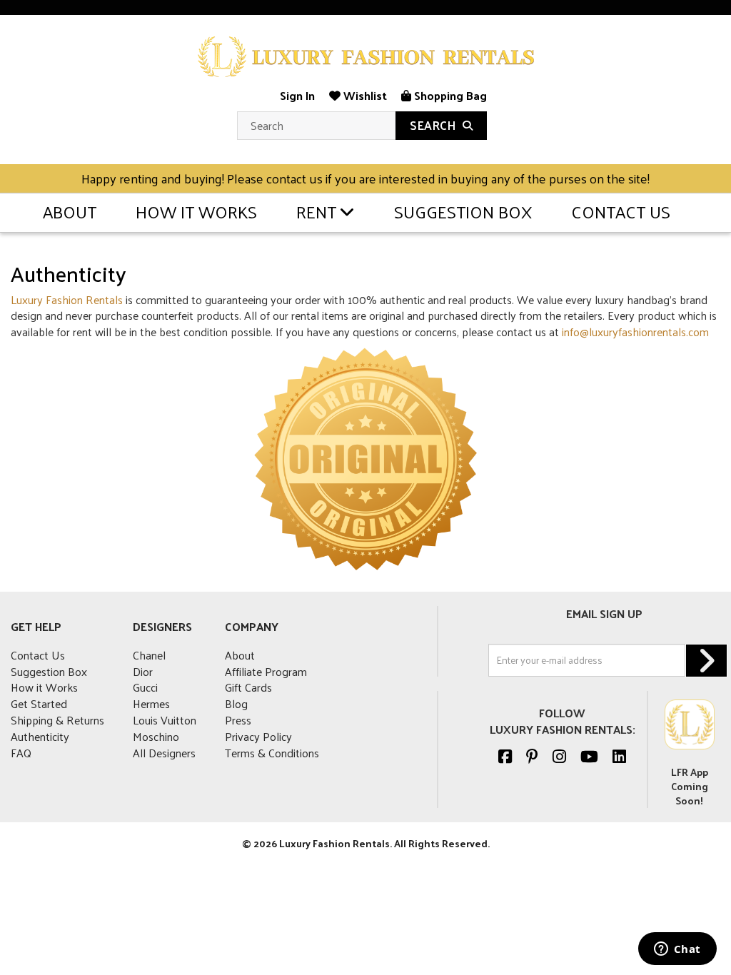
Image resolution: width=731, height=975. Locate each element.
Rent (316, 211)
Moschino (156, 736)
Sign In (297, 95)
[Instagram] (559, 756)
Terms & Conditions (272, 752)
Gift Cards (248, 687)
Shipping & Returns (57, 719)
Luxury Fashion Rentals (67, 299)
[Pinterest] (532, 756)
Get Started (39, 703)
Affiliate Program (266, 671)
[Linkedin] (619, 756)
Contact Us (620, 211)
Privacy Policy (258, 736)
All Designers (164, 752)
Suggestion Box (463, 211)
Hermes (151, 703)
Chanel (149, 655)
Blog (236, 703)
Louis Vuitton (164, 719)
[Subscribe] (706, 660)
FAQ (21, 752)
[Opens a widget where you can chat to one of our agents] (677, 950)
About (69, 211)
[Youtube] (589, 756)
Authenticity (40, 736)
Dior (143, 671)
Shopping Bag (449, 95)
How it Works (196, 211)
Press (238, 719)
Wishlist (364, 95)
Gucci (145, 687)
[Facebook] (505, 756)
